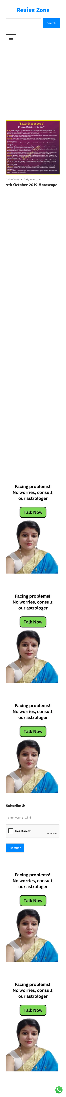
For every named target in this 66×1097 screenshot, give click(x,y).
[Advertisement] (33, 80)
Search (51, 23)
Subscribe (15, 847)
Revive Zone (33, 10)
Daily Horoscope (32, 179)
